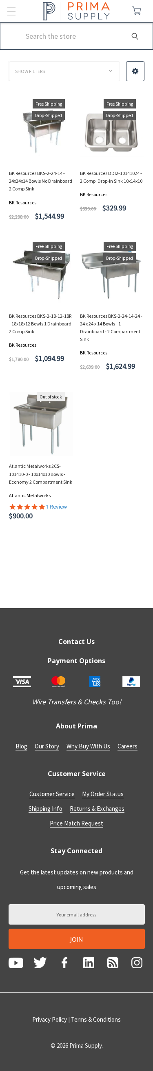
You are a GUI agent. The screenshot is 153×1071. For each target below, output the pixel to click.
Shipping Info (45, 808)
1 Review (56, 506)
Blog (21, 746)
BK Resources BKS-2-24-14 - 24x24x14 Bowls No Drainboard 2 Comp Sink (40, 181)
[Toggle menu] (11, 11)
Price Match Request (76, 823)
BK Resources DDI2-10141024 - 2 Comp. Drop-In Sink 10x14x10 (111, 177)
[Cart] (138, 11)
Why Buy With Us (88, 746)
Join (76, 939)
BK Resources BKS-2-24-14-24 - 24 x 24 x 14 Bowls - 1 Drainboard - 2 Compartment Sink (111, 328)
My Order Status (103, 794)
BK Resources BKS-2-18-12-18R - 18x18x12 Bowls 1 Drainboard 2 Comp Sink (40, 323)
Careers (127, 746)
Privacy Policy (49, 1019)
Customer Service (52, 794)
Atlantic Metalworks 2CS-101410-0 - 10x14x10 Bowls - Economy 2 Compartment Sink (40, 474)
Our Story (47, 746)
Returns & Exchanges (97, 808)
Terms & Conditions (96, 1019)
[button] (135, 71)
